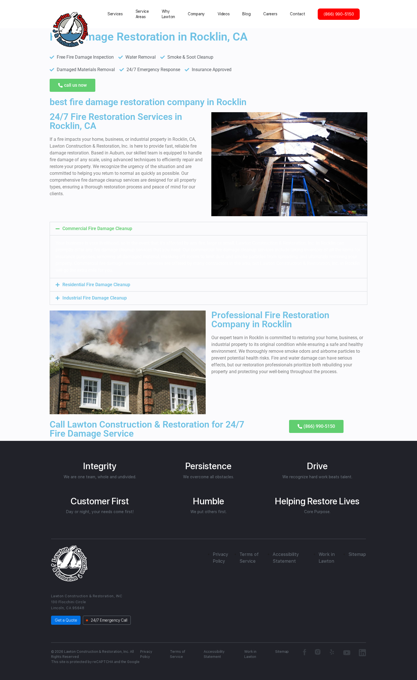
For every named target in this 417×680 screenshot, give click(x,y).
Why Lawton (168, 14)
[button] (208, 228)
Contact (297, 14)
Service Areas (142, 14)
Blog (246, 14)
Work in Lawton (250, 654)
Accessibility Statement (214, 654)
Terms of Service (177, 654)
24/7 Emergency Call (109, 620)
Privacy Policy (146, 654)
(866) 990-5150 (338, 14)
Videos (223, 14)
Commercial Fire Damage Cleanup (97, 228)
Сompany (196, 14)
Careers (270, 14)
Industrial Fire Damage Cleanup (94, 298)
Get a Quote (66, 620)
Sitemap (357, 554)
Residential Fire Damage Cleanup (96, 284)
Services (115, 14)
